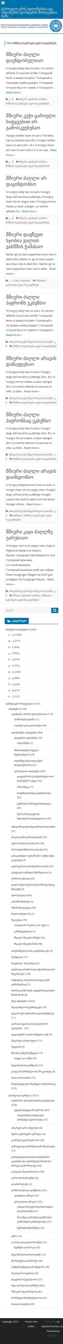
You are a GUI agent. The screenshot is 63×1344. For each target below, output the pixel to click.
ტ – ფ (11, 671)
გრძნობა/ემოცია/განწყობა (26, 1190)
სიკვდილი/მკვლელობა (24, 1279)
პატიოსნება (23, 742)
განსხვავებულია (23, 931)
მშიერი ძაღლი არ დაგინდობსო (26, 181)
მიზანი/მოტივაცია (21, 907)
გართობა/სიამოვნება (23, 1177)
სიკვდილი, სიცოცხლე (23, 963)
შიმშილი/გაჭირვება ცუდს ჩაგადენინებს (27, 103)
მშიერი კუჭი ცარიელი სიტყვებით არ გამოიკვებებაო (31, 121)
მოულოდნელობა (21, 913)
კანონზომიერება (20, 901)
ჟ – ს (10, 665)
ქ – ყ (10, 678)
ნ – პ (10, 659)
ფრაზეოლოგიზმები (19, 1095)
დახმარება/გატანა (24, 719)
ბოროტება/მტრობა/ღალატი (27, 849)
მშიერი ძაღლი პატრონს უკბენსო (26, 300)
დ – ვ (11, 640)
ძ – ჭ (10, 690)
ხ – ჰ (10, 696)
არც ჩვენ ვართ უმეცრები (25, 1127)
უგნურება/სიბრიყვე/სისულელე (34, 803)
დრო (14, 1236)
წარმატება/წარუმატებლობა (26, 1297)
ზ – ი (10, 647)
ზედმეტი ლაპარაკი (24, 1247)
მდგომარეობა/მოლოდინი (26, 1254)
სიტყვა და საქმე (23, 1058)
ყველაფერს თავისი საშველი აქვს (30, 1034)
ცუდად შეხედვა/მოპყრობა (28, 1110)
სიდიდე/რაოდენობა (22, 1273)
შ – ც (11, 684)
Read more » (14, 92)
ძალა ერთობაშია (21, 1077)
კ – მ (10, 653)
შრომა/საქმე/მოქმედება (24, 1053)
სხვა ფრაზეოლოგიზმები (25, 1285)
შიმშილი (17, 515)
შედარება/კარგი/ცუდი (23, 1040)
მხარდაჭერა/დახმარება (24, 1260)
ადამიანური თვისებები (23, 732)
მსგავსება (16, 920)
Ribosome (50, 1321)
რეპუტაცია (17, 957)
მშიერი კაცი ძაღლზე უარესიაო (29, 534)
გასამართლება (19, 1184)
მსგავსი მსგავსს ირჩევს (27, 937)
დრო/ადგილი (19, 895)
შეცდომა (16, 1046)
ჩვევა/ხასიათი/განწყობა (24, 1065)
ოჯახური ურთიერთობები (28, 725)
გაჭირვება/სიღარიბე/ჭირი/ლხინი (30, 866)
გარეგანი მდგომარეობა (24, 1171)
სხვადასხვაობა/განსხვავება (26, 1007)
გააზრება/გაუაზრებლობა (25, 1140)
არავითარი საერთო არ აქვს (30, 925)
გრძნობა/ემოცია (20, 878)
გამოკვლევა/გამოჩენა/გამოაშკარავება (33, 1146)
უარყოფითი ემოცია (25, 1201)
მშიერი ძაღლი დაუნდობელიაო (24, 57)
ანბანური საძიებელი (17, 629)
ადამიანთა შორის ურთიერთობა (29, 714)
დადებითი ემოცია (24, 1195)
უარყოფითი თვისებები (26, 771)
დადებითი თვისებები (25, 737)
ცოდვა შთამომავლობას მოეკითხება (31, 1071)
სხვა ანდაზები (22, 280)
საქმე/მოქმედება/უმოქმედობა (28, 1266)
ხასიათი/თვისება (20, 1304)
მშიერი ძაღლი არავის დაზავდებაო (31, 361)
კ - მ (11, 99)
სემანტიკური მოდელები (19, 703)
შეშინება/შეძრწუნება (28, 1227)
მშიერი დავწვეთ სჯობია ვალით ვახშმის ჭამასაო (24, 240)
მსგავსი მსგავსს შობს (26, 943)
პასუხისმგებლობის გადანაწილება (30, 950)
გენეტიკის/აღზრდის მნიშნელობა (29, 872)
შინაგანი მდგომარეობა (24, 1291)
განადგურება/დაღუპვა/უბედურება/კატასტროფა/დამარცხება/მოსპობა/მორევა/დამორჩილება (31, 1161)
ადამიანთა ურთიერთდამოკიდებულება (33, 1100)
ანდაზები (13, 708)
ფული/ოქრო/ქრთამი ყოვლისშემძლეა (32, 1013)
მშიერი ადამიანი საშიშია (33, 99)
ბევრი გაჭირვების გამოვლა (26, 1133)
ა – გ (11, 634)
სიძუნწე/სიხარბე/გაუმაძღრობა (34, 793)
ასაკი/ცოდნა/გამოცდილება (26, 837)
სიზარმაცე (22, 786)
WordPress (53, 1335)
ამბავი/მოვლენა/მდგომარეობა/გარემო (31, 341)
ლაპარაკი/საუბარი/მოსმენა (26, 1242)
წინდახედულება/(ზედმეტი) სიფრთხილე (33, 1083)
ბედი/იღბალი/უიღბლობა (25, 843)
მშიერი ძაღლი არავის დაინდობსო (31, 474)
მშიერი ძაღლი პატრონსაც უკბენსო (28, 417)
